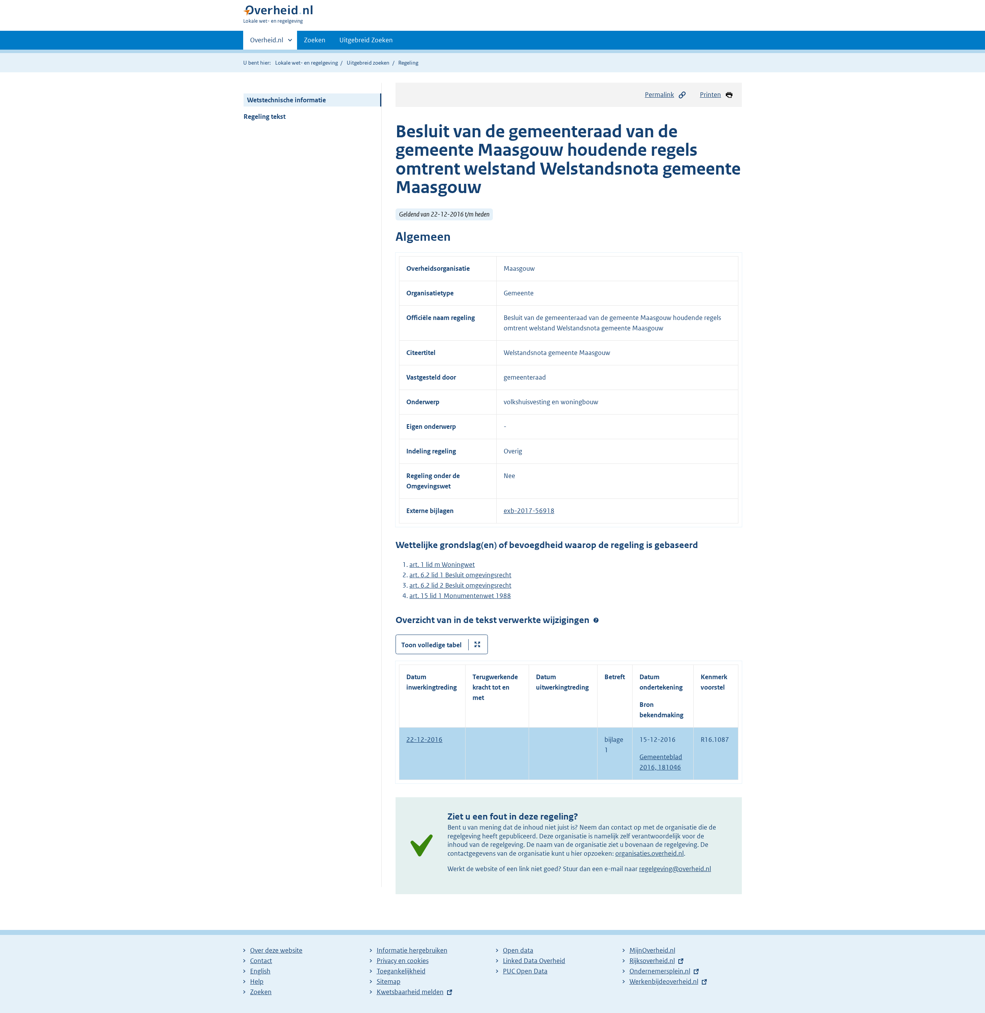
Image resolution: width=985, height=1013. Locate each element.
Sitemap (389, 981)
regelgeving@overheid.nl (675, 869)
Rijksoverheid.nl (652, 960)
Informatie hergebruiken (412, 950)
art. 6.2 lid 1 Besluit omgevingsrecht (460, 575)
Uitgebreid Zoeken (366, 40)
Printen (710, 94)
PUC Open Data (525, 971)
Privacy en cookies (403, 960)
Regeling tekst (264, 116)
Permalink (659, 94)
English (260, 971)
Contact (261, 960)
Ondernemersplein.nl (659, 971)
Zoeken (315, 40)
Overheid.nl (266, 43)
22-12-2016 (424, 739)
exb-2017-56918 (529, 510)
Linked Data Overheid (534, 960)
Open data (518, 950)
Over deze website (276, 950)
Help (257, 981)
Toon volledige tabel (431, 645)
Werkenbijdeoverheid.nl (663, 981)
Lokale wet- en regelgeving (306, 62)
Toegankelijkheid (401, 971)
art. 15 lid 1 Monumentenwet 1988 (460, 595)
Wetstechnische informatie (286, 100)
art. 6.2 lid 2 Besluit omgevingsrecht (460, 585)
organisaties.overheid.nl (649, 853)
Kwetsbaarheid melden (410, 992)
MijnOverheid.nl (652, 950)
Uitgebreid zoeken (368, 62)
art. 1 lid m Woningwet (442, 564)
